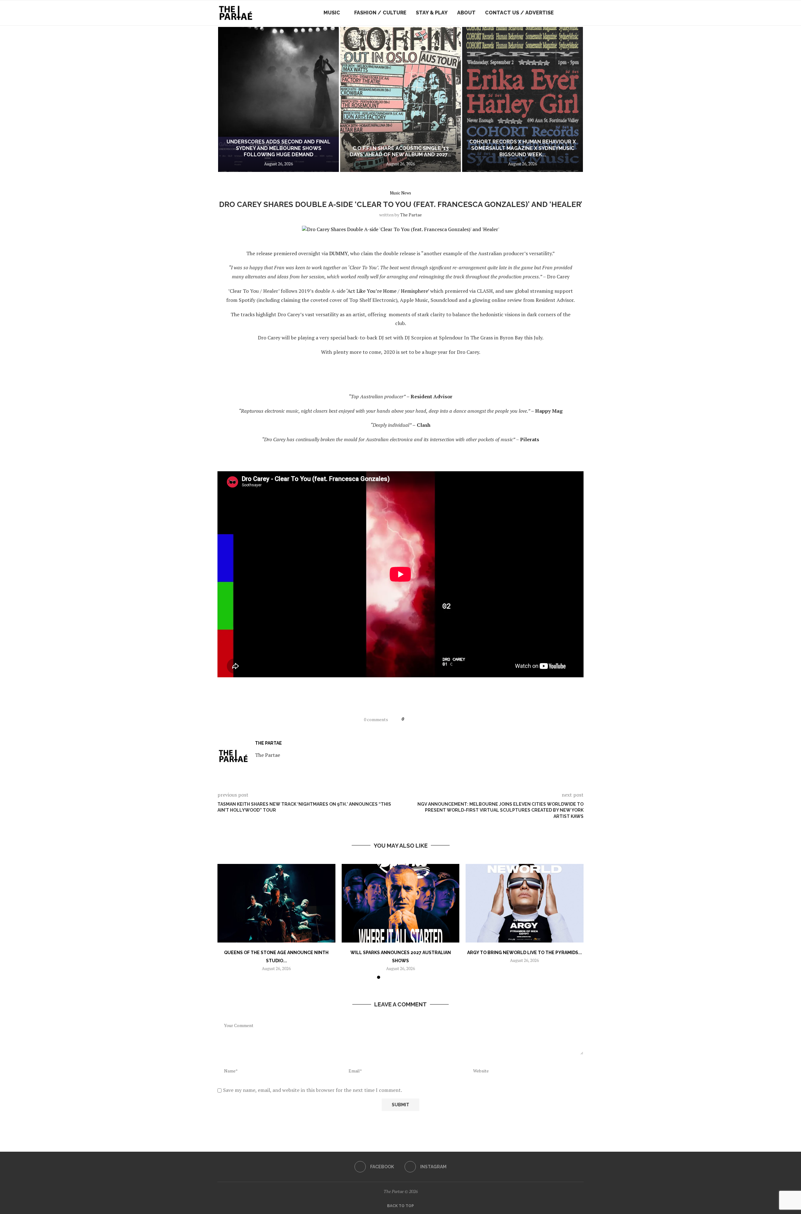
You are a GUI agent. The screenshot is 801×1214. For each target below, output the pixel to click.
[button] (229, 99)
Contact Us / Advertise (519, 13)
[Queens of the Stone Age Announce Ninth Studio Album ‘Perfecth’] (276, 903)
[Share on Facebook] (417, 719)
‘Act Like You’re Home (371, 290)
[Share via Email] (439, 719)
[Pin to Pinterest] (431, 719)
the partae (411, 215)
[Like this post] (408, 719)
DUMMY (338, 253)
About (466, 13)
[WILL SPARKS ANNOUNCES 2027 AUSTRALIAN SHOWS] (401, 903)
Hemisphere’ (415, 290)
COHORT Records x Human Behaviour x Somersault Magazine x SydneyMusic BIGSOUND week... (444, 148)
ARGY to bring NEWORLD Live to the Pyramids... (524, 952)
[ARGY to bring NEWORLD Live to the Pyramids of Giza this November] (525, 903)
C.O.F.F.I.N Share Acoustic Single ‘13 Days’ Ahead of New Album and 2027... (303, 151)
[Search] (580, 12)
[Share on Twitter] (424, 719)
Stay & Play (432, 13)
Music (332, 13)
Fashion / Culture (380, 13)
